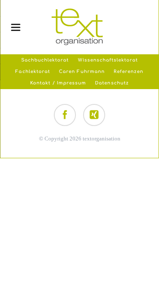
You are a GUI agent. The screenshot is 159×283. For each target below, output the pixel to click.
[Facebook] (65, 115)
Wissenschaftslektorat (108, 60)
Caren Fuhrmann (82, 71)
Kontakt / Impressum (58, 83)
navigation (15, 27)
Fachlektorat (32, 71)
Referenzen (128, 71)
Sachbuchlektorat (45, 60)
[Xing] (94, 115)
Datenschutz (111, 83)
